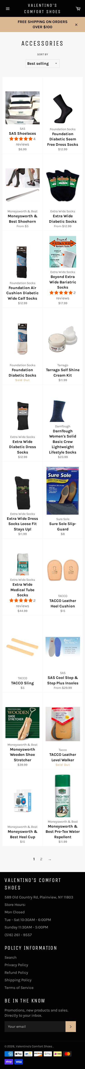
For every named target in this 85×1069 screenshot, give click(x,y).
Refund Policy (16, 972)
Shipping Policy (18, 980)
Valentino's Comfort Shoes (42, 8)
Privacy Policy (16, 965)
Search (11, 957)
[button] (21, 139)
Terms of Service (19, 987)
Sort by (42, 54)
